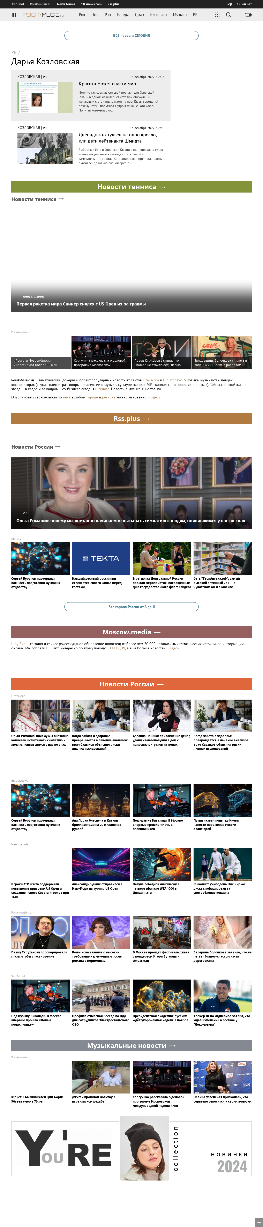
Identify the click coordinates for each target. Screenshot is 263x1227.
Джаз (139, 14)
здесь (155, 397)
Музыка (180, 14)
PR (195, 14)
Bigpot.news (19, 780)
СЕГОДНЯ (117, 648)
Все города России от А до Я (131, 606)
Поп (95, 14)
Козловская (28, 76)
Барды (123, 14)
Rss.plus (113, 4)
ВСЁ (49, 648)
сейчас (103, 389)
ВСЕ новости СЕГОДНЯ (131, 35)
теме (66, 397)
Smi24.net (18, 976)
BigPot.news (173, 380)
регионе (108, 397)
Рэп (108, 14)
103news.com (91, 4)
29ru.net (17, 4)
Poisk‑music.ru (40, 4)
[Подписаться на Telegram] (229, 4)
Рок (82, 14)
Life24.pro (151, 380)
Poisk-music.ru (21, 332)
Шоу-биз (18, 643)
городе (92, 397)
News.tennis (66, 4)
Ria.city (16, 539)
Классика (158, 14)
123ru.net (244, 4)
